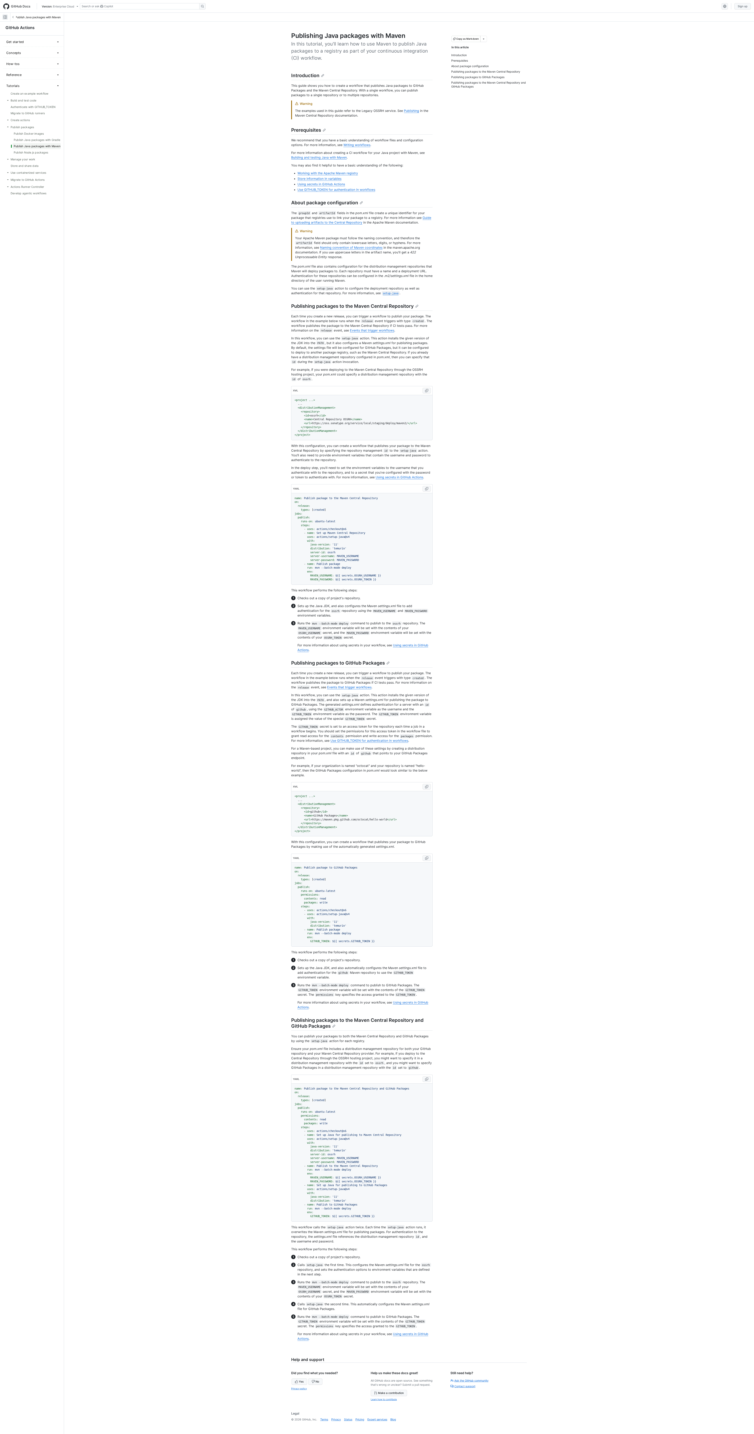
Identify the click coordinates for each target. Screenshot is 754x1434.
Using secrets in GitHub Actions (321, 184)
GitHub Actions (20, 27)
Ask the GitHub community (471, 1380)
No (317, 1381)
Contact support (464, 1386)
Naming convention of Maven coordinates (351, 247)
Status (348, 1419)
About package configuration (324, 203)
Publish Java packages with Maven (38, 17)
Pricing (359, 1419)
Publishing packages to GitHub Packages (338, 663)
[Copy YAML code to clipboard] (427, 488)
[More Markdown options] (483, 39)
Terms (324, 1419)
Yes (301, 1381)
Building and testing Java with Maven (319, 157)
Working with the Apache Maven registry (327, 173)
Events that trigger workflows (372, 330)
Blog (393, 1419)
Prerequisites (306, 130)
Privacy (336, 1419)
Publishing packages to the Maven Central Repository (352, 306)
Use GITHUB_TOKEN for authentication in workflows (336, 190)
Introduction (305, 75)
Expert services (377, 1419)
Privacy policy (299, 1388)
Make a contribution (391, 1393)
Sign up (743, 6)
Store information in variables (319, 179)
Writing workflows (356, 145)
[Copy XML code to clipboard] (427, 390)
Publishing (411, 111)
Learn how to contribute (384, 1399)
